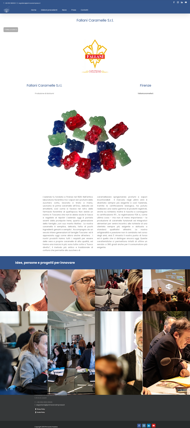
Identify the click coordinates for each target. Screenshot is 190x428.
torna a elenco (10, 30)
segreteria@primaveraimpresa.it (50, 405)
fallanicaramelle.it (145, 93)
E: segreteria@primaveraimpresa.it (28, 3)
